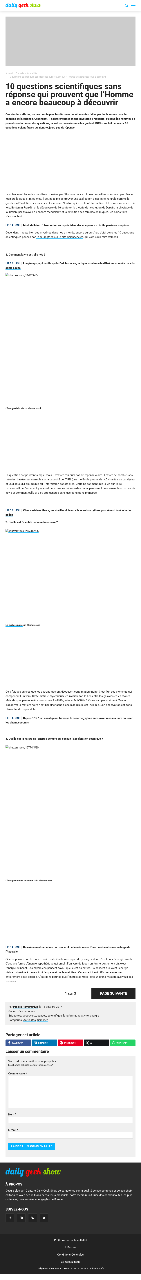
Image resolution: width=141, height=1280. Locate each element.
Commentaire (17, 1073)
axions (69, 700)
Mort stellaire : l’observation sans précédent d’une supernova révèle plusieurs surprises (76, 225)
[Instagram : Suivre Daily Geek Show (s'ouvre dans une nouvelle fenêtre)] (21, 1217)
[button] (133, 5)
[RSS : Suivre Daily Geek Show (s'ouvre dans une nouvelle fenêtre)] (32, 1217)
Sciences (42, 1020)
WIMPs (59, 700)
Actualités (29, 1020)
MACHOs (79, 700)
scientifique (55, 1015)
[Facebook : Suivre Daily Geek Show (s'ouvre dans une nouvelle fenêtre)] (10, 1217)
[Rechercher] (126, 6)
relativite (83, 1015)
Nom (12, 1114)
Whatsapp (122, 1043)
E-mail (13, 1130)
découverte (29, 1015)
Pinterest (70, 1043)
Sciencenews (27, 1011)
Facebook (17, 1043)
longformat (70, 1015)
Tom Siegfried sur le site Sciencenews (59, 237)
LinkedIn (43, 1043)
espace (41, 1015)
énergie (94, 1015)
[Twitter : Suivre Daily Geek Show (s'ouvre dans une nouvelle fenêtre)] (44, 1217)
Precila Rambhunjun (25, 1006)
